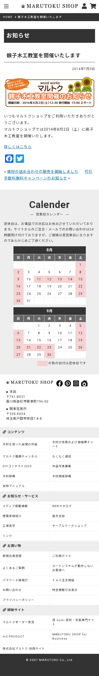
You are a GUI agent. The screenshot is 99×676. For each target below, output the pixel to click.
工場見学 (9, 526)
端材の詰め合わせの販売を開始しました (42, 171)
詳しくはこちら (18, 147)
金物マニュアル (14, 486)
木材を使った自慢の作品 (20, 444)
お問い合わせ (12, 590)
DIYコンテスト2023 (17, 466)
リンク (7, 536)
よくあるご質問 (14, 568)
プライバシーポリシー (18, 600)
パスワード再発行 (15, 580)
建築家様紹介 (12, 516)
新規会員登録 (12, 556)
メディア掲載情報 (15, 506)
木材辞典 (9, 476)
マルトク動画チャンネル (20, 456)
